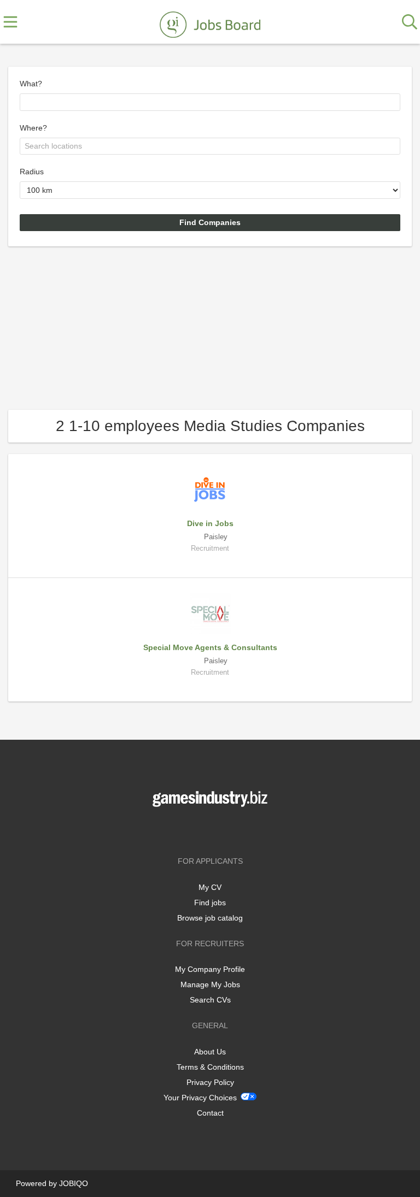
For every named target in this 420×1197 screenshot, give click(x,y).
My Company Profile (210, 969)
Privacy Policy (210, 1082)
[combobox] (210, 102)
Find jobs (210, 902)
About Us (210, 1051)
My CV (210, 887)
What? (31, 83)
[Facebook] (194, 829)
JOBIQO (73, 1183)
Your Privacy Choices (200, 1097)
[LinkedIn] (228, 829)
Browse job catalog (210, 917)
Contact (210, 1112)
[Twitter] (212, 829)
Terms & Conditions (210, 1067)
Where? (33, 127)
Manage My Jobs (210, 984)
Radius (32, 171)
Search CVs (210, 999)
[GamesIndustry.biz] (210, 22)
